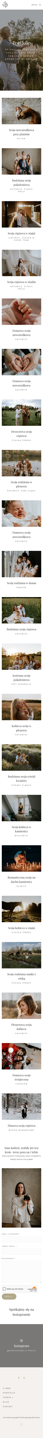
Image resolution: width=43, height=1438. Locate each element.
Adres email (9, 1246)
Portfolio (9, 1393)
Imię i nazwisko (11, 1234)
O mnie (7, 1388)
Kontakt (8, 1406)
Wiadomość (9, 1258)
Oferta (7, 1397)
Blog (6, 1402)
